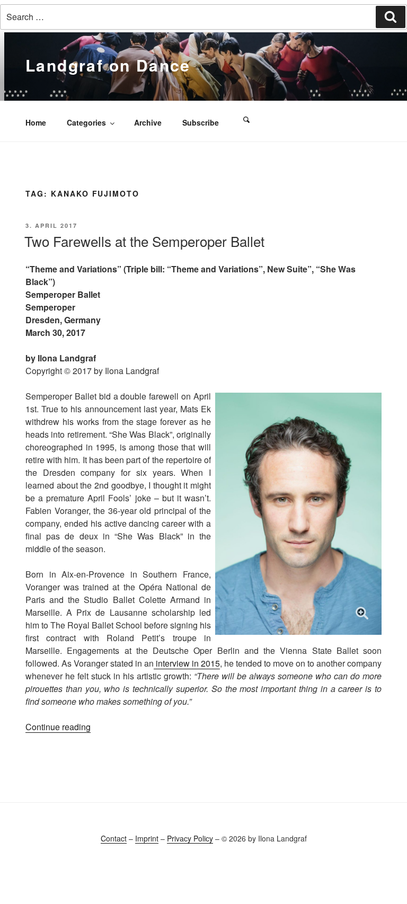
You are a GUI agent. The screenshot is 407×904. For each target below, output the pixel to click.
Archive (148, 122)
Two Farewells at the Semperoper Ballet (144, 241)
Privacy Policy (190, 838)
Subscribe (200, 122)
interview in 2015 (187, 663)
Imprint (146, 838)
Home (35, 122)
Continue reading (58, 727)
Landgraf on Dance (108, 65)
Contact (114, 838)
